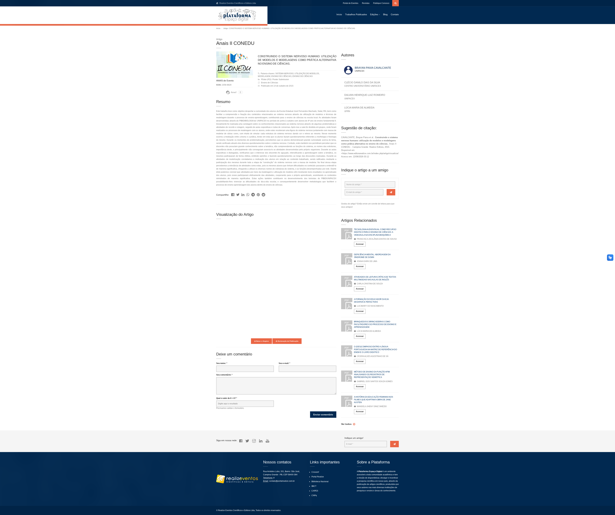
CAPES (315, 491)
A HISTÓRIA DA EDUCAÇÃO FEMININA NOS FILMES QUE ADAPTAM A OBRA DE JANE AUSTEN (373, 400)
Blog (385, 14)
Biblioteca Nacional (320, 481)
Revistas (365, 3)
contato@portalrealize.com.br (282, 481)
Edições (374, 14)
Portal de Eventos (350, 3)
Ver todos (346, 424)
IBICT (314, 486)
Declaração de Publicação (287, 341)
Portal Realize (318, 477)
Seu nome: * (221, 363)
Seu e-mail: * (284, 363)
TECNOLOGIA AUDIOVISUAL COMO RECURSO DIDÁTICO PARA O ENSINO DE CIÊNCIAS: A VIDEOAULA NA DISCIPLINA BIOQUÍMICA (375, 232)
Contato (395, 14)
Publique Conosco (381, 3)
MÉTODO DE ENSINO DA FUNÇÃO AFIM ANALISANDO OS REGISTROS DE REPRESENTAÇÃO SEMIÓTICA (372, 374)
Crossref (315, 472)
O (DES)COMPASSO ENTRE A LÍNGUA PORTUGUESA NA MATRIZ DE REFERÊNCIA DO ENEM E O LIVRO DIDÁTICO (375, 349)
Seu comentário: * (224, 375)
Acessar (360, 244)
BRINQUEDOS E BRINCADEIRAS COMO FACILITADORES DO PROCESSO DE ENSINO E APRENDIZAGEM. (375, 324)
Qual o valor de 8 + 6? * (226, 398)
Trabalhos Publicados (356, 14)
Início (339, 14)
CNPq (314, 495)
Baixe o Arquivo (262, 341)
